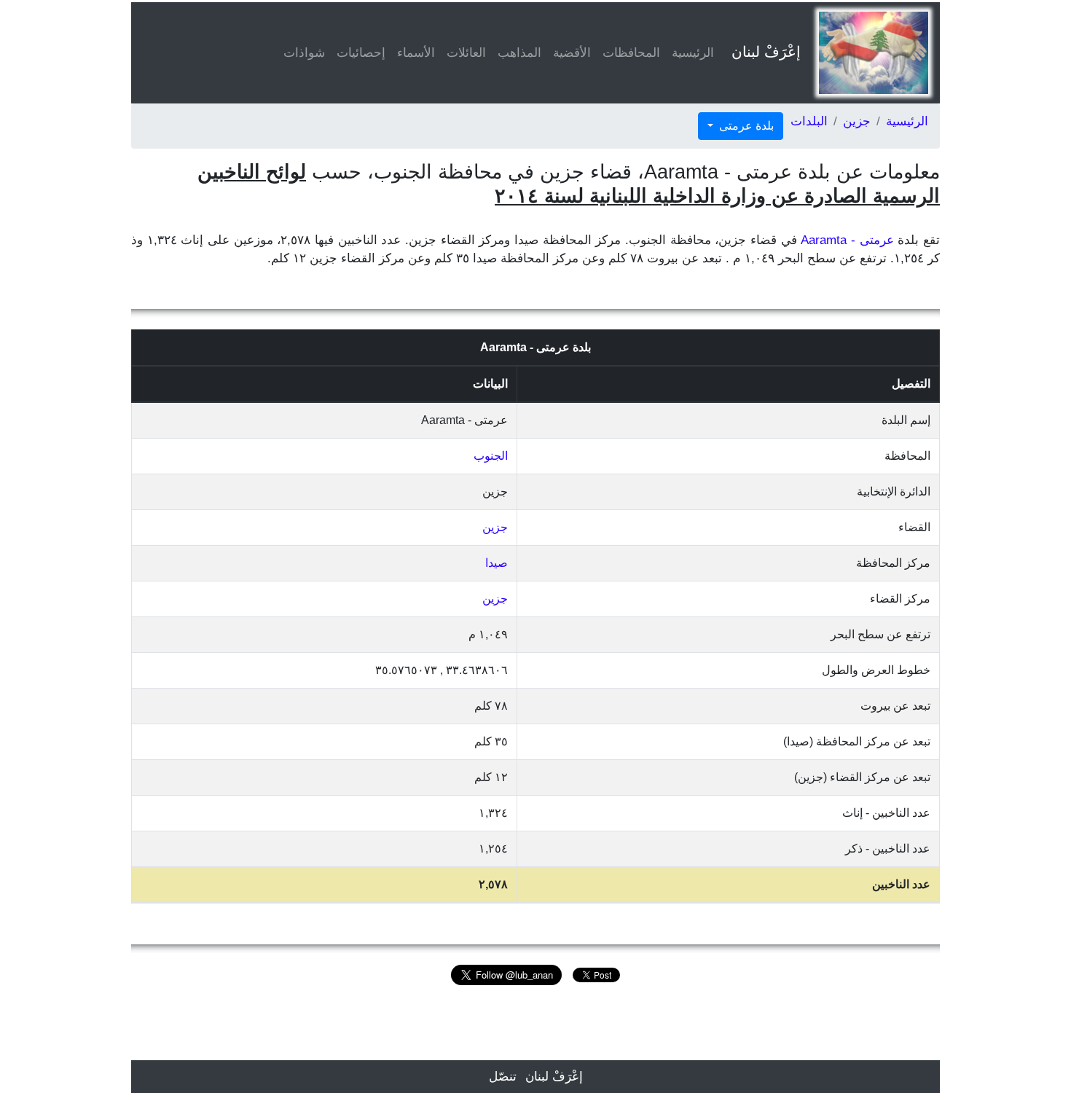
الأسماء (416, 53)
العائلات (466, 53)
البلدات (809, 121)
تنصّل (503, 1077)
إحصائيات (361, 53)
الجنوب (491, 456)
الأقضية (572, 53)
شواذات (304, 53)
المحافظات (631, 53)
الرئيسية (693, 53)
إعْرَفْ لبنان (766, 52)
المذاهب (519, 53)
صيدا (496, 563)
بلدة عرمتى (745, 126)
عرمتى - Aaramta (847, 240)
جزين (857, 121)
